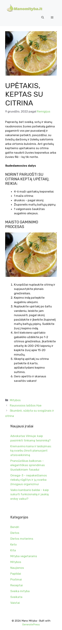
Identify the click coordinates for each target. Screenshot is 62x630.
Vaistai (15, 602)
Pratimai (16, 579)
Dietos (14, 533)
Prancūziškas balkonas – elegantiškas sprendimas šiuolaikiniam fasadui (27, 465)
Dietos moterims (21, 538)
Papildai (15, 573)
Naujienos (17, 567)
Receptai (16, 585)
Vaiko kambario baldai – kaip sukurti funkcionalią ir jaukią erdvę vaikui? (29, 494)
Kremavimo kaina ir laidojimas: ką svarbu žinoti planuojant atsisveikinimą (30, 451)
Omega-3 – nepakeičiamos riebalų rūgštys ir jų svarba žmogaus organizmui (28, 480)
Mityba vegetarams (23, 556)
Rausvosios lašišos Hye (26, 405)
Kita (13, 550)
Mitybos (15, 400)
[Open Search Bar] (42, 17)
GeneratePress (31, 624)
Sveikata (16, 597)
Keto (13, 544)
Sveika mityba (20, 591)
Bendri (14, 527)
